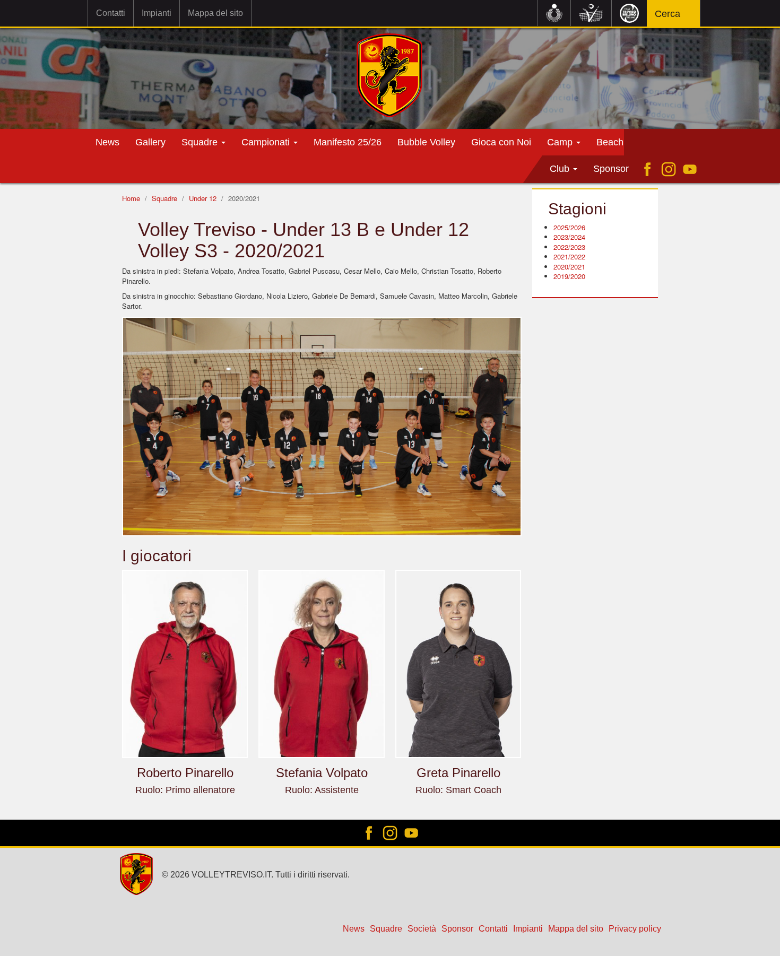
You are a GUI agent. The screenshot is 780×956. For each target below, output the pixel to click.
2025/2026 (569, 227)
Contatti (110, 13)
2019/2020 (569, 276)
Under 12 (202, 198)
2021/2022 (569, 256)
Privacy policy (635, 928)
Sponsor (611, 168)
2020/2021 (569, 267)
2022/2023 (569, 247)
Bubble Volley (426, 142)
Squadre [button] (200, 142)
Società (422, 928)
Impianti (156, 13)
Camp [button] (561, 142)
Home (131, 198)
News (107, 142)
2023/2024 (569, 237)
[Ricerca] (686, 15)
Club (561, 168)
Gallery (150, 142)
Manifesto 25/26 (348, 142)
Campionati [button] (266, 142)
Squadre (164, 198)
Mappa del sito (215, 13)
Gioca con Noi (501, 142)
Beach (609, 142)
